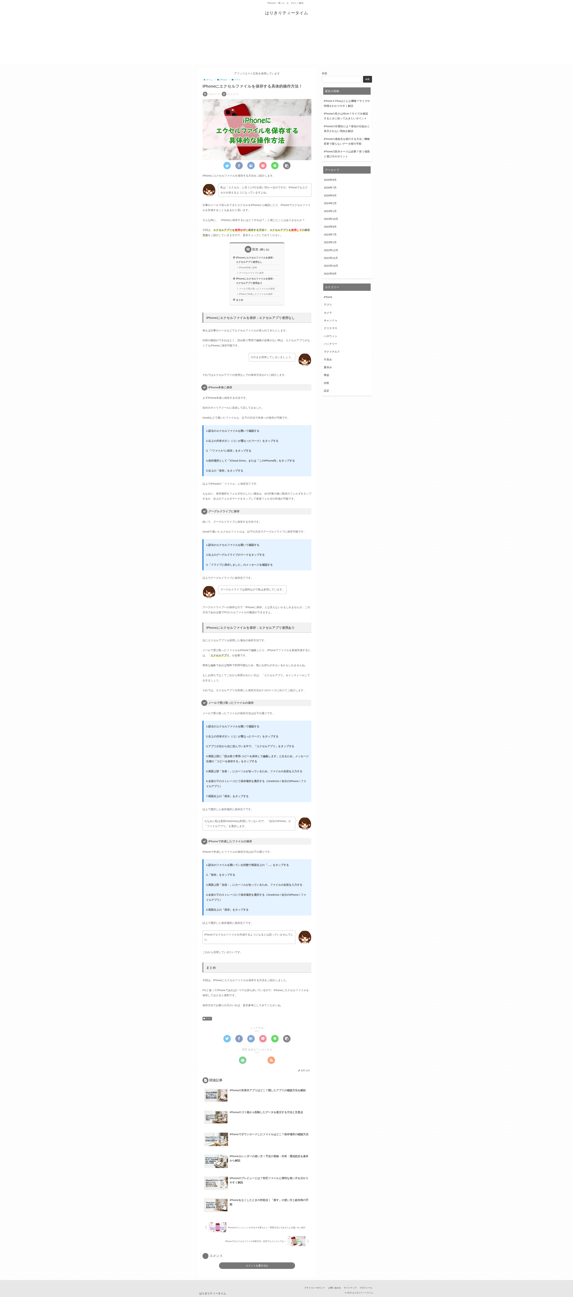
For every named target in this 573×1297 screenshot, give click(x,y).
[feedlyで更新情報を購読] (242, 1060)
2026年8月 (330, 179)
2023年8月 (330, 226)
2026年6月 (330, 195)
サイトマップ (350, 1288)
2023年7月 (330, 234)
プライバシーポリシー (314, 1288)
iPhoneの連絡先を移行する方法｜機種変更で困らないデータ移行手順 (347, 141)
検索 (324, 73)
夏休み (328, 367)
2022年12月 (331, 250)
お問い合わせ (334, 1288)
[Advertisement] (286, 43)
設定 (326, 390)
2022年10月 (331, 265)
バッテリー (330, 343)
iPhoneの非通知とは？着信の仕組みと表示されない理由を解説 (347, 129)
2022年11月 (331, 258)
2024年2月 (330, 203)
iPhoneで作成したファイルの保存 (256, 294)
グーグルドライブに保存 (251, 273)
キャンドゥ (330, 320)
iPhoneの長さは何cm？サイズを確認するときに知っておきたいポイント (346, 116)
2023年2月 (330, 242)
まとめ (239, 299)
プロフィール (366, 1288)
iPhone (328, 296)
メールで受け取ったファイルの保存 (257, 289)
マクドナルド (332, 351)
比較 (326, 382)
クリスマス (330, 328)
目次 (255, 249)
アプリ (208, 1019)
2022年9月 (330, 273)
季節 (326, 375)
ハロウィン (330, 336)
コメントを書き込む (257, 1265)
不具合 (328, 359)
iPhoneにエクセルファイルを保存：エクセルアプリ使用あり (255, 280)
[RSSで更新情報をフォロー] (271, 1060)
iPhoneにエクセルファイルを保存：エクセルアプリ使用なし (255, 259)
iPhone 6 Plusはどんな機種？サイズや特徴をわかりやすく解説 (347, 103)
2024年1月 (330, 211)
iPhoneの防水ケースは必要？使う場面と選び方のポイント (347, 154)
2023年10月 (331, 218)
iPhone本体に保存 (248, 267)
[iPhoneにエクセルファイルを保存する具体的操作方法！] (251, 165)
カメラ (328, 312)
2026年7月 (330, 187)
